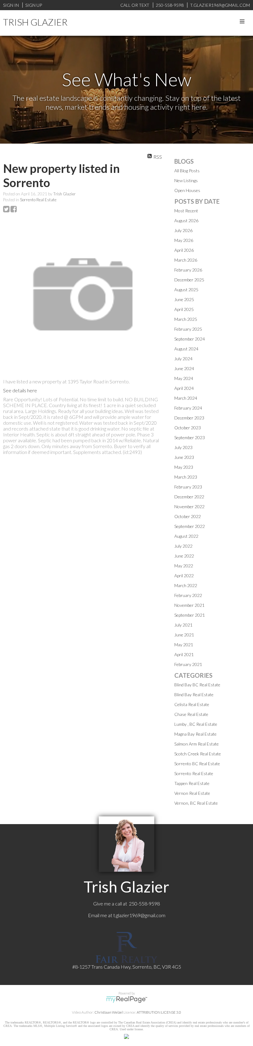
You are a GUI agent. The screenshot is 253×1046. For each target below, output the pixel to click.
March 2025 (185, 319)
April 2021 (184, 654)
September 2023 (189, 437)
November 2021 (189, 605)
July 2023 (183, 447)
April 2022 (184, 575)
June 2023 (184, 457)
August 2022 (186, 536)
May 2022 (183, 565)
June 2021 (184, 634)
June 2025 (184, 299)
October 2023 (187, 427)
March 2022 (185, 585)
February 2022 (188, 595)
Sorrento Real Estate (38, 199)
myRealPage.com (126, 999)
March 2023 (185, 477)
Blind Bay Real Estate (194, 694)
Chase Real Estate (191, 714)
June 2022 (184, 555)
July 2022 (183, 546)
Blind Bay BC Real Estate (197, 684)
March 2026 (185, 260)
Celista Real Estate (191, 704)
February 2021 (188, 664)
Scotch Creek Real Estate (197, 753)
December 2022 (189, 496)
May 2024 (183, 378)
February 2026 (188, 269)
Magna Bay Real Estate (195, 734)
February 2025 (188, 329)
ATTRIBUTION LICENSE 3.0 (159, 1012)
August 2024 (186, 348)
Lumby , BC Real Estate (195, 724)
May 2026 (183, 240)
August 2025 (186, 289)
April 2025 (184, 309)
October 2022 (187, 516)
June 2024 (184, 368)
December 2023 (189, 417)
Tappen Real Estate (191, 783)
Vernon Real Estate (192, 793)
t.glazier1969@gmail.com (139, 915)
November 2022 (189, 506)
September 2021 (189, 615)
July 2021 (183, 624)
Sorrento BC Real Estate (197, 763)
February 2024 (188, 408)
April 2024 (184, 388)
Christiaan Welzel (108, 1012)
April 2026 (184, 250)
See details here (20, 390)
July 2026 (183, 230)
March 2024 (185, 398)
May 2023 (183, 467)
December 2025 (189, 279)
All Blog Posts (187, 170)
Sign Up (33, 5)
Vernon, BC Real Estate (196, 803)
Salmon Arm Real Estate (196, 743)
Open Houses (187, 190)
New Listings (186, 180)
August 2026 (186, 220)
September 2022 (189, 526)
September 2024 (189, 338)
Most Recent (186, 210)
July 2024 (183, 358)
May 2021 (183, 644)
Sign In (11, 5)
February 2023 (188, 486)
